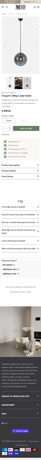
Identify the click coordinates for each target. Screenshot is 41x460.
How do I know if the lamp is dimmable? (18, 214)
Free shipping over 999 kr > (17, 149)
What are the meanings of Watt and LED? (19, 248)
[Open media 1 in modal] (20, 45)
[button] (2, 7)
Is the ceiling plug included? (13, 241)
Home (4, 14)
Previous (5, 45)
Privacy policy (34, 441)
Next (36, 45)
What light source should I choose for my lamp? (19, 231)
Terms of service (21, 445)
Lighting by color (10, 274)
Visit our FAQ (20, 157)
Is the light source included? (13, 207)
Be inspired (7, 265)
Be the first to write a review (20, 292)
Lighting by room (10, 269)
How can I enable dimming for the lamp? (18, 222)
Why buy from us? (14, 142)
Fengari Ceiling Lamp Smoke (18, 14)
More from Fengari (8, 93)
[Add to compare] (36, 24)
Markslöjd (22, 441)
